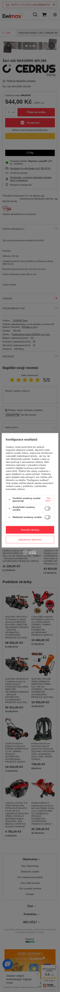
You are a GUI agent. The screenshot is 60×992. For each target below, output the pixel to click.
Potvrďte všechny (30, 529)
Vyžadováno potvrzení (30, 539)
